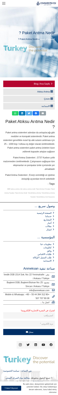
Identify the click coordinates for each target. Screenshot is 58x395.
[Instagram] (20, 345)
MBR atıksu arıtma (13, 189)
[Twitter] (28, 345)
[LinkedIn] (35, 345)
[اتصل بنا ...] (52, 302)
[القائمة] (3, 3)
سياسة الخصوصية (11, 371)
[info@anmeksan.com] (52, 290)
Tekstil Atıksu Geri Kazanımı (45, 197)
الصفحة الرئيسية (47, 39)
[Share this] (36, 113)
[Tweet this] (29, 113)
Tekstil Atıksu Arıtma (34, 193)
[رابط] (46, 3)
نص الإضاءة (26, 371)
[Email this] (43, 113)
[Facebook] (51, 345)
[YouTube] (43, 345)
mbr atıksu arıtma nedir (27, 189)
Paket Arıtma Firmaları (43, 189)
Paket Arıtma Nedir (21, 193)
